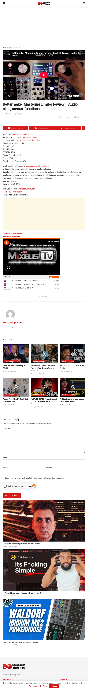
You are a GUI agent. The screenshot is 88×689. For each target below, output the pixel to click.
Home (5, 47)
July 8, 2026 (64, 404)
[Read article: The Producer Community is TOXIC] (16, 353)
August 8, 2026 (8, 404)
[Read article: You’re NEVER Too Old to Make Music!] (73, 353)
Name (6, 457)
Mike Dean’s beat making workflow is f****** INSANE (21, 544)
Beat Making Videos (12, 322)
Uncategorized (18, 47)
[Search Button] (84, 3)
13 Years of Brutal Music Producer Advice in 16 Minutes (23, 593)
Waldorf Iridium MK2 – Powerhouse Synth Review (20, 642)
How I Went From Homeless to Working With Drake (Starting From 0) (43, 368)
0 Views (5, 546)
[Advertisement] (44, 26)
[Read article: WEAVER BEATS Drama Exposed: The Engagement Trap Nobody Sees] (44, 387)
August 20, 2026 (13, 546)
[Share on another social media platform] (83, 128)
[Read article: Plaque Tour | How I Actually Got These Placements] (16, 387)
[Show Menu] (4, 3)
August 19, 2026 (13, 595)
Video (10, 47)
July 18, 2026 (36, 407)
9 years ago (18, 114)
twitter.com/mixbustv (26, 189)
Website (49, 468)
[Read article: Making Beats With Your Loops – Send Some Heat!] (73, 387)
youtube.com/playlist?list (22, 134)
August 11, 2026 (36, 373)
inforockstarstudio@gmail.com (36, 166)
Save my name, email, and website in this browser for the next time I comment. (34, 478)
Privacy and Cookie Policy (38, 686)
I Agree (54, 686)
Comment (7, 428)
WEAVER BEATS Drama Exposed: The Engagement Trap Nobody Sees (44, 401)
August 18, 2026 (8, 371)
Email (5, 467)
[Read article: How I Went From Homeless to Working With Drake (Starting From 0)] (44, 353)
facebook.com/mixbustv (12, 192)
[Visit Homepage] (44, 3)
